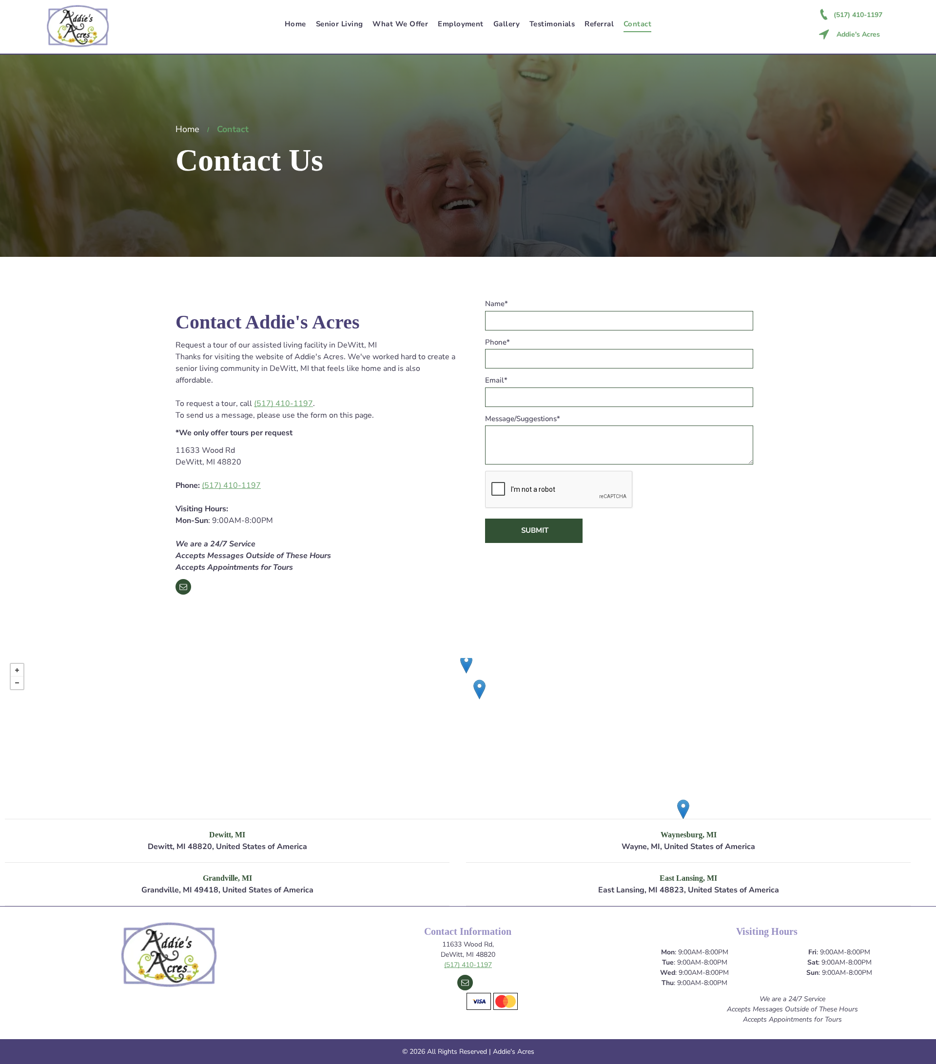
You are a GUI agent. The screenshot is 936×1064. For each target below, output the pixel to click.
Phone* (497, 342)
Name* (496, 304)
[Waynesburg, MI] (683, 809)
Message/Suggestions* (522, 419)
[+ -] (468, 738)
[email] (183, 588)
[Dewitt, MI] (466, 664)
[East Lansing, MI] (479, 689)
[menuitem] (295, 24)
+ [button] (17, 670)
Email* (496, 380)
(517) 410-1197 (283, 403)
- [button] (17, 683)
